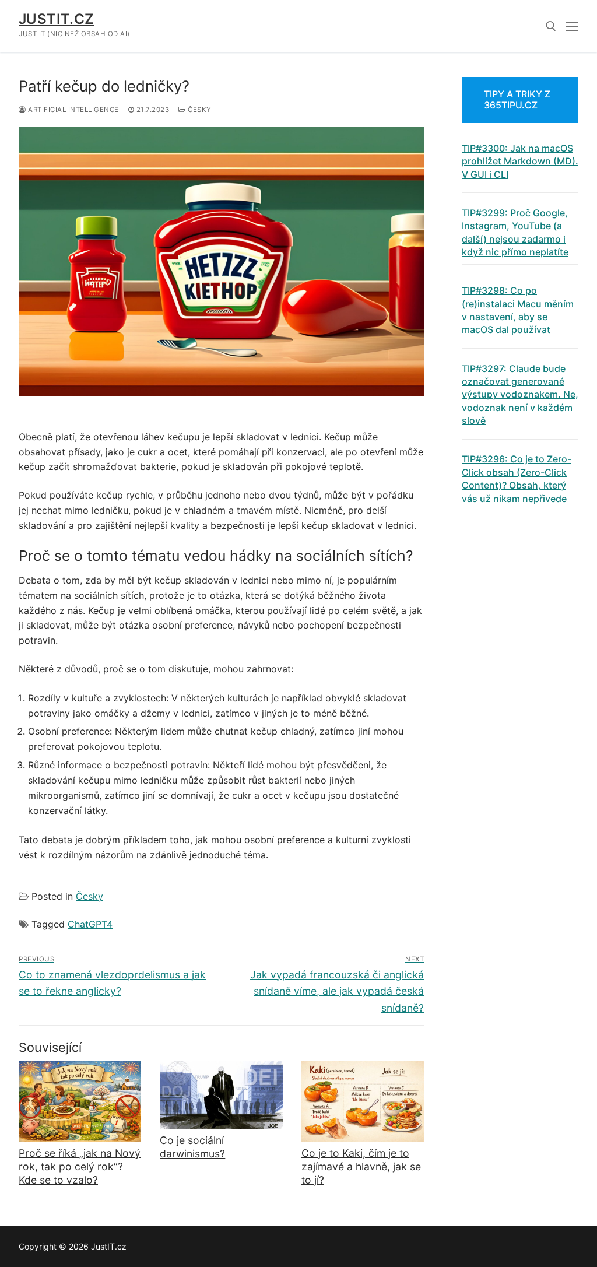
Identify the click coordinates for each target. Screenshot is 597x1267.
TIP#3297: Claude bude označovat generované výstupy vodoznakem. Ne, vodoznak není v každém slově (520, 395)
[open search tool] (551, 26)
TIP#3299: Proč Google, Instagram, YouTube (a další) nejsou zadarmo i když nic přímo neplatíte (515, 232)
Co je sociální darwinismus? (192, 1147)
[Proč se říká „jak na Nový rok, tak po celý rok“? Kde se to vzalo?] (80, 1101)
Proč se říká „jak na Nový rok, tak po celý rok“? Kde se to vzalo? (80, 1166)
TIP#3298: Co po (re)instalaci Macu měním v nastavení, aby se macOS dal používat (518, 310)
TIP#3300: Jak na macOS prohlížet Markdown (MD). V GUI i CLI (520, 161)
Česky (199, 110)
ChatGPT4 (90, 924)
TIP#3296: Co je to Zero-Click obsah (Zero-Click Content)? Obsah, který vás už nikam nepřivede (516, 478)
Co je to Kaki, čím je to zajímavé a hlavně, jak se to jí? (361, 1166)
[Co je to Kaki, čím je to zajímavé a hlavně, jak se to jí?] (362, 1101)
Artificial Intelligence (72, 110)
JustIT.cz (56, 18)
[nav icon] (572, 26)
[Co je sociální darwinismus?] (221, 1095)
